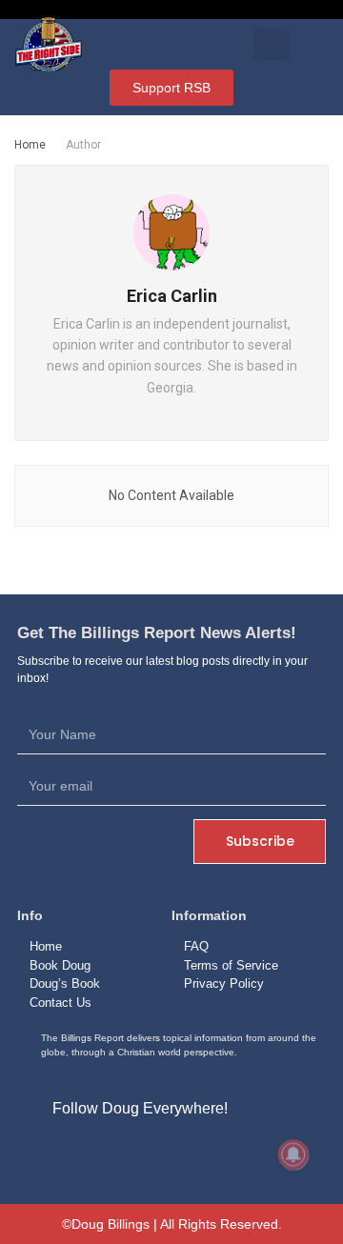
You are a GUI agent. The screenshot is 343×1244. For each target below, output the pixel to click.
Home (30, 144)
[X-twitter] (171, 1154)
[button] (272, 44)
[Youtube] (215, 1154)
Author (83, 144)
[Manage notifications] (293, 1154)
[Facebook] (128, 1154)
